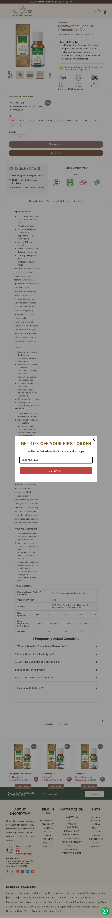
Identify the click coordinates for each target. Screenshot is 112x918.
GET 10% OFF (56, 471)
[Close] (93, 439)
